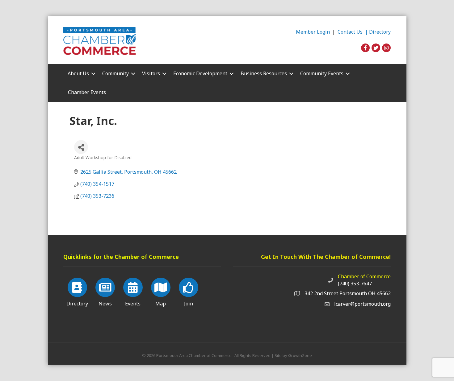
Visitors (151, 73)
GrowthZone (300, 355)
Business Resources (264, 73)
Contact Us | (353, 31)
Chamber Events (87, 92)
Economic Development (200, 73)
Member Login (313, 31)
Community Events (321, 73)
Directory (380, 31)
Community (115, 73)
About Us (78, 73)
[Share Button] (81, 147)
